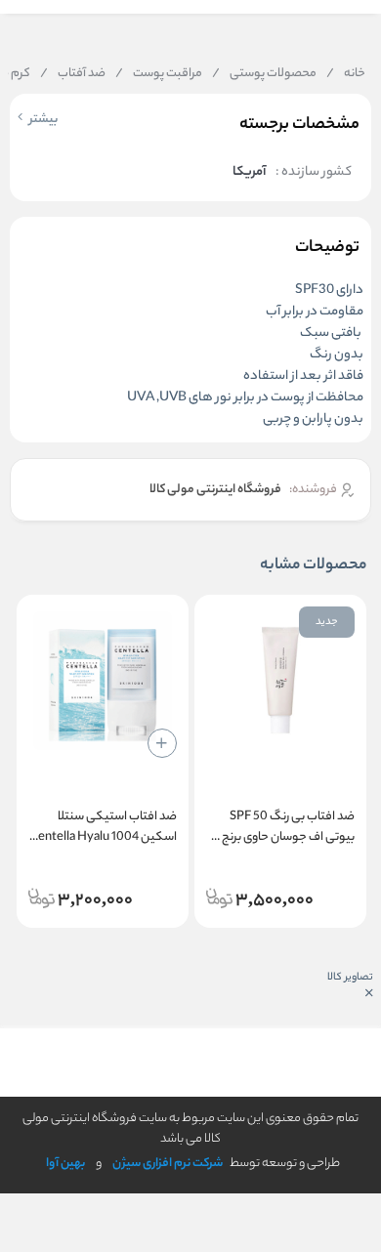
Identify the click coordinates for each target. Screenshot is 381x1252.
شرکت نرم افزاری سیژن (167, 1163)
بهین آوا (65, 1163)
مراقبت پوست (158, 74)
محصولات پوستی (264, 74)
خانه (345, 74)
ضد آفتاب (73, 74)
